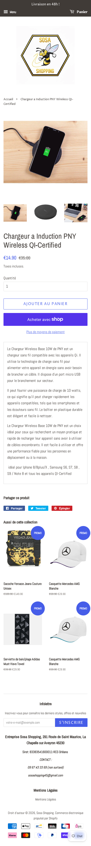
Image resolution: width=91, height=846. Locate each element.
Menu (12, 12)
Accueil (8, 99)
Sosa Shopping (45, 813)
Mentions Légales (45, 799)
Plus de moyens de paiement (45, 332)
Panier (82, 12)
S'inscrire (71, 722)
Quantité (10, 278)
